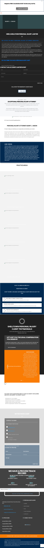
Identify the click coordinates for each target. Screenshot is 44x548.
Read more (7, 140)
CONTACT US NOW (22, 8)
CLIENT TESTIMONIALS (27, 511)
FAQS (25, 508)
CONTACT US (26, 513)
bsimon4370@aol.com (8, 509)
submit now (39, 83)
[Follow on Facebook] (26, 521)
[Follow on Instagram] (24, 521)
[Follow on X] (30, 521)
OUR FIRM (25, 503)
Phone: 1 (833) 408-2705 (11, 427)
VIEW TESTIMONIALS (12, 347)
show (9, 489)
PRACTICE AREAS (26, 506)
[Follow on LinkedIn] (28, 521)
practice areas (26, 140)
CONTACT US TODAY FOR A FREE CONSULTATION (22, 493)
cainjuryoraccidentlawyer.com (10, 512)
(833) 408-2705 (10, 383)
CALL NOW (22, 91)
